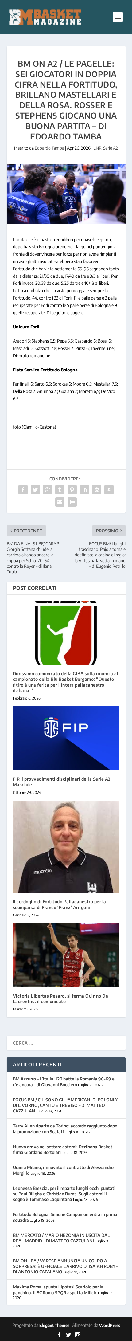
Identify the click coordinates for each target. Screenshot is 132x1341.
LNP (97, 148)
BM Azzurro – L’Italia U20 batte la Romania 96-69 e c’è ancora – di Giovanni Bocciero (64, 1081)
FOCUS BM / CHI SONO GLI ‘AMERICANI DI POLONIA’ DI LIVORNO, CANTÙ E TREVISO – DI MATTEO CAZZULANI (65, 1105)
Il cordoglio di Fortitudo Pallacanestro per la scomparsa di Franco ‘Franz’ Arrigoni (59, 904)
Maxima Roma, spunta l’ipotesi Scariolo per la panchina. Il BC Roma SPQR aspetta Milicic (58, 1289)
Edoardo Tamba (49, 148)
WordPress (109, 1325)
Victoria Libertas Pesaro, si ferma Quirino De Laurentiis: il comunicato (60, 998)
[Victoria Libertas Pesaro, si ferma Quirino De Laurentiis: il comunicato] (66, 955)
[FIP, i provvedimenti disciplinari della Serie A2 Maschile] (66, 738)
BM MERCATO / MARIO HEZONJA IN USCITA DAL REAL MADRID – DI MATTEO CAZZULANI (61, 1238)
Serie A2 (110, 148)
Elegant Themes (54, 1325)
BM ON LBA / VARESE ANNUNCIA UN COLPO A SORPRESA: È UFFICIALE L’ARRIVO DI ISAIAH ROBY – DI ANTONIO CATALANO (65, 1266)
